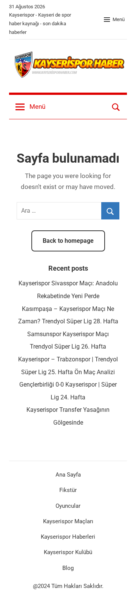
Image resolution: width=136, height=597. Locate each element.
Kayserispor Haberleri (68, 536)
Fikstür (68, 490)
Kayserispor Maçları (68, 521)
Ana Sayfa (68, 474)
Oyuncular (68, 506)
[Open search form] (116, 107)
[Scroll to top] (122, 583)
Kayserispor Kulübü (68, 552)
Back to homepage (68, 240)
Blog (68, 568)
